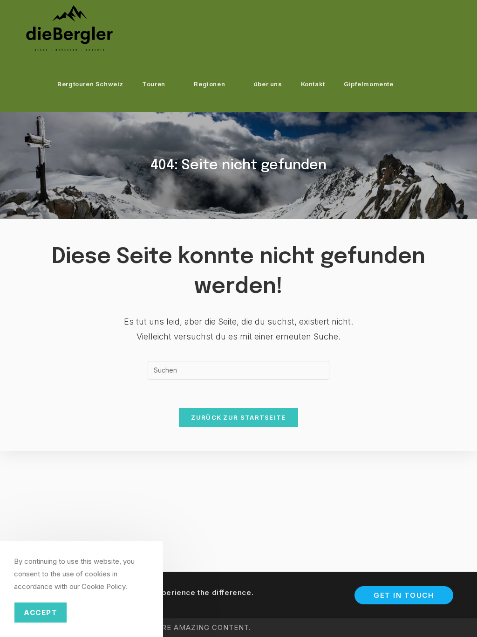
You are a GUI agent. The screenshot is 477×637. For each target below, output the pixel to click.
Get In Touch (404, 595)
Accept (40, 612)
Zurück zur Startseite (238, 417)
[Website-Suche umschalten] (424, 84)
